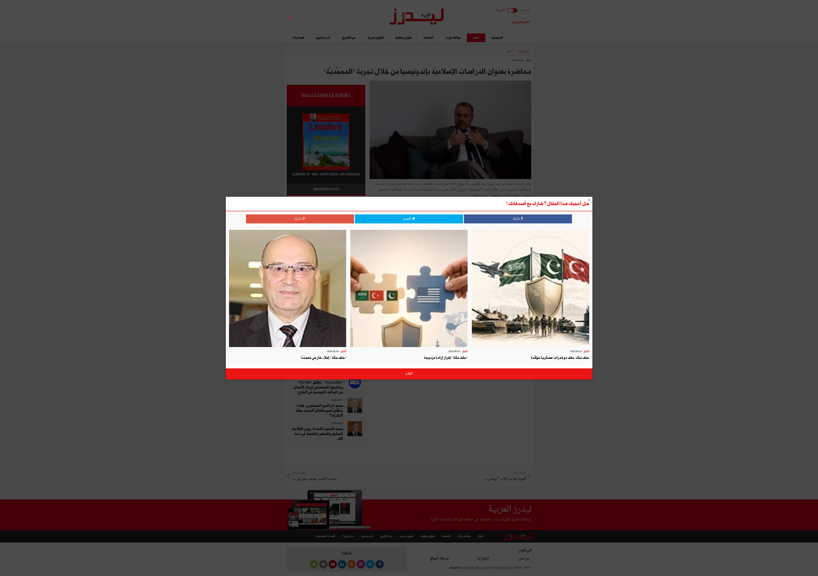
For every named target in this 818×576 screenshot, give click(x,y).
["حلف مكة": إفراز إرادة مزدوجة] (409, 289)
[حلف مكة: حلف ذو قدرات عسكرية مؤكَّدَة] (530, 289)
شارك (517, 219)
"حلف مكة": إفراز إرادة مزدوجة (446, 358)
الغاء (409, 374)
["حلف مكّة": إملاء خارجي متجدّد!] (287, 289)
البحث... (363, 14)
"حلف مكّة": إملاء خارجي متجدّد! (323, 358)
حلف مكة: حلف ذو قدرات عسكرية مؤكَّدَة (560, 358)
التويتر (407, 219)
